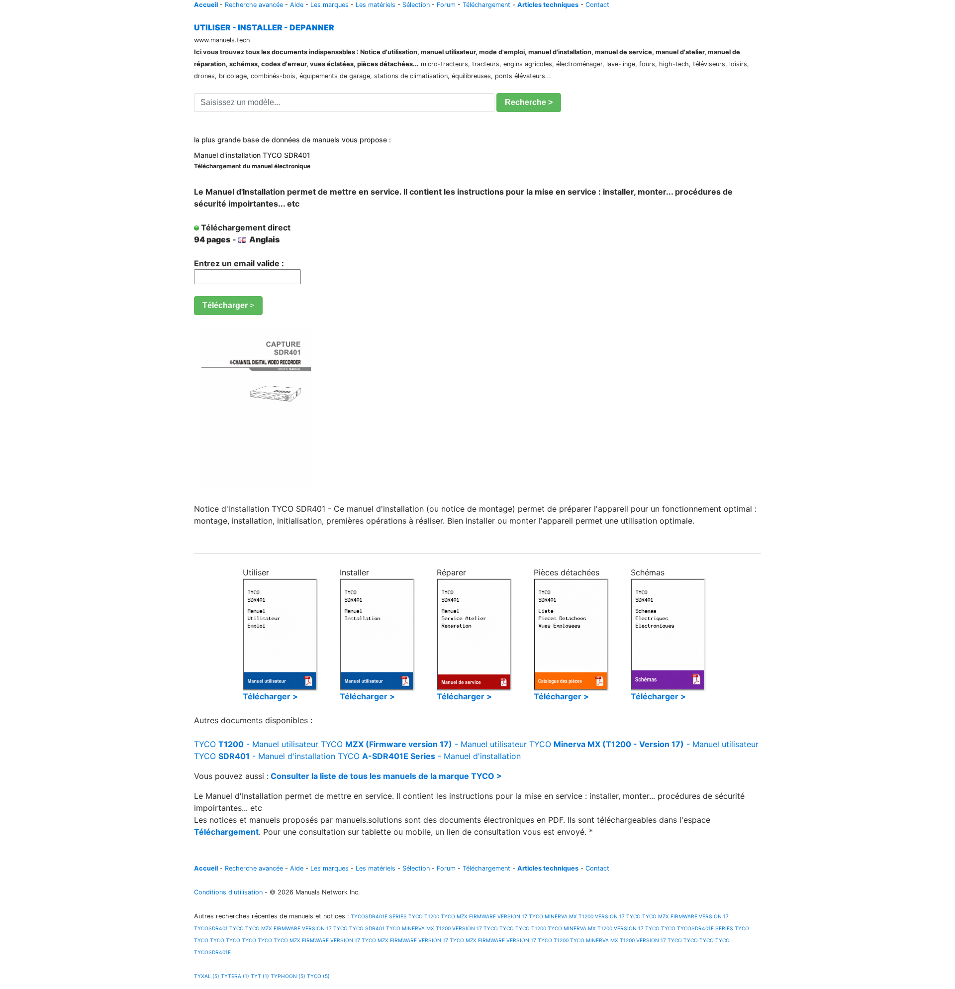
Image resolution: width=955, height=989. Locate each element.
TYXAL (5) (206, 976)
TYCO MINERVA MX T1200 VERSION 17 (577, 916)
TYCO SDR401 (366, 928)
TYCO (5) (318, 976)
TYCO (633, 916)
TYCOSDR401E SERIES (378, 916)
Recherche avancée (254, 4)
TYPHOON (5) (288, 976)
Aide (296, 4)
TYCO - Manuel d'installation (264, 756)
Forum (446, 4)
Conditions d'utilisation (228, 892)
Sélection (416, 4)
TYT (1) (260, 976)
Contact (597, 4)
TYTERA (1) (235, 976)
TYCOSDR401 (211, 928)
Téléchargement (486, 4)
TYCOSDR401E (212, 952)
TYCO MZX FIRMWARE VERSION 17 (484, 916)
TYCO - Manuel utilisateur (256, 744)
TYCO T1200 (423, 916)
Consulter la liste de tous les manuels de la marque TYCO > (386, 776)
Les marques (329, 4)
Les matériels (375, 4)
